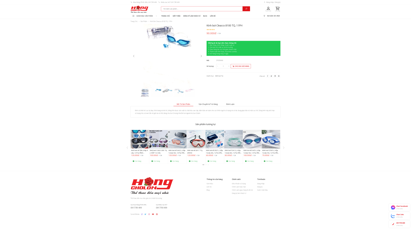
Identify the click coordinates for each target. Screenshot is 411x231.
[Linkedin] (275, 76)
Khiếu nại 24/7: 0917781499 (170, 2)
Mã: (208, 60)
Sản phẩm (143, 21)
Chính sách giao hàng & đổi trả (242, 190)
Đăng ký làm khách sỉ (191, 16)
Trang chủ (165, 16)
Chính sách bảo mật (239, 187)
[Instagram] (149, 214)
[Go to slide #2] (156, 93)
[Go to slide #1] (145, 93)
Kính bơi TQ (219, 76)
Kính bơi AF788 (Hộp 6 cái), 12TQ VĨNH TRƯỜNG (139, 152)
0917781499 (136, 207)
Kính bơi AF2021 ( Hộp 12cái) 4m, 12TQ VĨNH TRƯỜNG (214, 152)
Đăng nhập (260, 184)
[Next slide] (201, 56)
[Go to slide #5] (190, 93)
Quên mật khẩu (262, 190)
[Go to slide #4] (178, 93)
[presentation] (127, 147)
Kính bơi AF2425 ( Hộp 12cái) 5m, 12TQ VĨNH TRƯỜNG (251, 152)
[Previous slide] (134, 56)
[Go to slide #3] (167, 93)
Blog (205, 16)
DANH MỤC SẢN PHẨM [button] (144, 16)
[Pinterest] (278, 76)
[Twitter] (271, 76)
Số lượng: (210, 66)
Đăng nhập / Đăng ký (273, 2)
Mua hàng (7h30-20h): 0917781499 (145, 2)
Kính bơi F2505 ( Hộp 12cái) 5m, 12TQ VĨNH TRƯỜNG (270, 152)
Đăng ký (259, 187)
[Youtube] (153, 214)
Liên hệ (212, 16)
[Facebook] (267, 76)
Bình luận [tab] (230, 104)
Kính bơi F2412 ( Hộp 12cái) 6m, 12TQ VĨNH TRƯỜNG (233, 152)
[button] (277, 9)
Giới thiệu (177, 16)
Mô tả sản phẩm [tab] (183, 104)
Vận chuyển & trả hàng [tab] (208, 104)
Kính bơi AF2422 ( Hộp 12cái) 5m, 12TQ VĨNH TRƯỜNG (177, 152)
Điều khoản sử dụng (239, 184)
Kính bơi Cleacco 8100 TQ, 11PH (161, 21)
